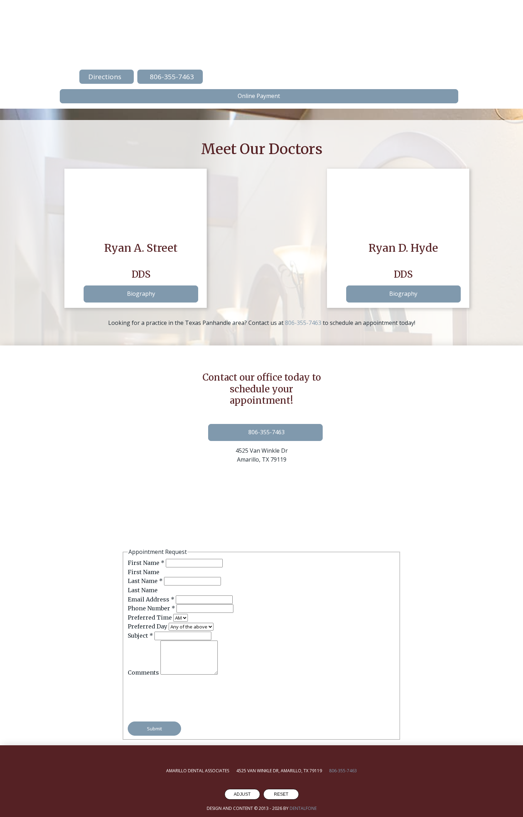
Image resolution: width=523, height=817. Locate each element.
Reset (281, 794)
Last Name (145, 580)
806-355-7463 (303, 323)
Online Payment (259, 96)
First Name (146, 562)
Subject (140, 635)
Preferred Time (150, 617)
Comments (144, 672)
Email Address (151, 599)
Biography (141, 294)
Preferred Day (148, 626)
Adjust (242, 794)
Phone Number (151, 608)
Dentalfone (303, 808)
